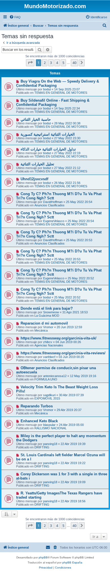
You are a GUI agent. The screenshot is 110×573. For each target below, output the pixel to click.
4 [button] (57, 62)
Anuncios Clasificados (49, 205)
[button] (30, 62)
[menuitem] (15, 17)
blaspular (49, 424)
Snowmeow (51, 312)
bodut (47, 89)
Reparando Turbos (37, 406)
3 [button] (51, 62)
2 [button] (45, 62)
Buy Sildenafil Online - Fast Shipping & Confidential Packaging (52, 102)
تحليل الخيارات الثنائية (37, 164)
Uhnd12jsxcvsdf (34, 179)
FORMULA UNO (45, 379)
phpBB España (72, 562)
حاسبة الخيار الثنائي (36, 119)
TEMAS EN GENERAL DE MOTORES (60, 92)
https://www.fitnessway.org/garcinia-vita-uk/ (58, 338)
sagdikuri (49, 395)
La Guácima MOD (46, 315)
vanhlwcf (49, 357)
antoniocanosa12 (55, 376)
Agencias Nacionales (48, 345)
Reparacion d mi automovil (44, 323)
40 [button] (74, 62)
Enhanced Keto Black (39, 421)
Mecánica (41, 330)
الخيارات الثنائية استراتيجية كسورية (48, 134)
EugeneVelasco (53, 221)
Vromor (48, 327)
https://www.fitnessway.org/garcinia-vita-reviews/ (63, 353)
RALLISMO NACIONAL (50, 428)
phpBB (43, 557)
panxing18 (50, 444)
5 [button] (63, 62)
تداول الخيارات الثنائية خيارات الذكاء (48, 149)
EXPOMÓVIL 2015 (47, 398)
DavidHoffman (53, 202)
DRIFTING (41, 447)
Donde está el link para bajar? (47, 308)
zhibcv (47, 342)
